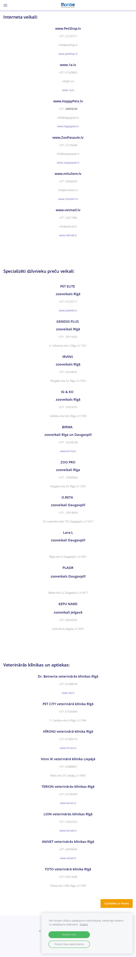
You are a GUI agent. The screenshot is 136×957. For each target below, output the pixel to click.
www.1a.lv (68, 90)
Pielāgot (84, 924)
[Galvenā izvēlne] (5, 5)
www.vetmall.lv (68, 235)
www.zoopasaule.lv (68, 162)
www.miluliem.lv (68, 199)
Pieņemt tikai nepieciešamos (69, 944)
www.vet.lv (68, 693)
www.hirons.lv (68, 748)
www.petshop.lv (68, 54)
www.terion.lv (68, 803)
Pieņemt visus (69, 934)
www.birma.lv (68, 451)
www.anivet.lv (68, 858)
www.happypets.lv (68, 126)
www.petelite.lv (68, 310)
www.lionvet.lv (68, 830)
